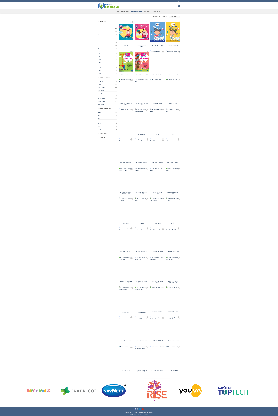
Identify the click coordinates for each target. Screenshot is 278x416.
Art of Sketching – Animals (157, 370)
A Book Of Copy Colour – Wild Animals (157, 222)
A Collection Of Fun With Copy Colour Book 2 (157, 252)
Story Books (101, 104)
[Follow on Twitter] (179, 1)
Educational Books (122, 11)
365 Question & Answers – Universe (142, 193)
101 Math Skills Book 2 (173, 103)
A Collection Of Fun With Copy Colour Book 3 (173, 252)
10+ (99, 26)
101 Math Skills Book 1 (157, 103)
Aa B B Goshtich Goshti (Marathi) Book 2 (173, 282)
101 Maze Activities (126, 133)
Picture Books (101, 101)
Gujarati (100, 115)
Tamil (99, 126)
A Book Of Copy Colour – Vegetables (126, 252)
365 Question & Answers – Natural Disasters (157, 163)
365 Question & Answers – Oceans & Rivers (126, 193)
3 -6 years (100, 53)
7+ (98, 42)
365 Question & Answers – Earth (173, 133)
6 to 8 (99, 73)
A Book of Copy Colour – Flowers (173, 222)
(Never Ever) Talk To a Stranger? (141, 45)
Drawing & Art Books (103, 93)
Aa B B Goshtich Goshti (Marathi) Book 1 (157, 282)
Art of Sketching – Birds (173, 370)
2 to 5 (99, 51)
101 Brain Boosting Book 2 (142, 74)
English (99, 112)
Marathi (100, 123)
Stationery (147, 11)
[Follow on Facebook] (176, 1)
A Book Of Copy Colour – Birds (157, 193)
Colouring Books (102, 87)
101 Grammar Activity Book (173, 74)
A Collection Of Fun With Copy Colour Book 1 (141, 252)
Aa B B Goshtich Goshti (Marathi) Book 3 (126, 311)
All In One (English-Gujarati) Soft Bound (141, 341)
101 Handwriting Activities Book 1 (126, 104)
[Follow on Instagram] (178, 1)
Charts (99, 84)
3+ (98, 31)
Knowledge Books (102, 95)
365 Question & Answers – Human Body (126, 163)
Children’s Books (136, 11)
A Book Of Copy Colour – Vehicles (141, 222)
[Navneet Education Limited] (121, 5)
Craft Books (101, 90)
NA (98, 48)
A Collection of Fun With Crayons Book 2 (141, 282)
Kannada (100, 121)
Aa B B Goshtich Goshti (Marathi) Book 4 (142, 311)
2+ (98, 28)
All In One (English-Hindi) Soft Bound (157, 341)
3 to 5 (99, 56)
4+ (98, 34)
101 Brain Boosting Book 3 (157, 74)
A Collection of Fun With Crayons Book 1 (126, 282)
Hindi (99, 118)
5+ (98, 37)
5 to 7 (99, 67)
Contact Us (173, 1)
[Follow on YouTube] (142, 409)
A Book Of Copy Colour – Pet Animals (126, 222)
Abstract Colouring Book (157, 311)
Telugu (99, 129)
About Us (167, 1)
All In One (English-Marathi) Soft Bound (173, 341)
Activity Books (101, 81)
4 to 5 (99, 62)
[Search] (179, 6)
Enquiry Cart (157, 11)
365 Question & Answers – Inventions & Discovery (142, 163)
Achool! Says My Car (173, 311)
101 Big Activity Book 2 (173, 45)
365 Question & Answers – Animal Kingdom (142, 133)
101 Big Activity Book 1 (157, 45)
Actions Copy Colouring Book (126, 341)
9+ (98, 45)
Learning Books (101, 98)
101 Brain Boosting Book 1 (126, 74)
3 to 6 (99, 59)
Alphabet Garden (126, 370)
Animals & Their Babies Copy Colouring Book (142, 371)
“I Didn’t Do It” (126, 45)
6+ (98, 39)
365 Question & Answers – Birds (157, 133)
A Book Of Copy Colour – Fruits (173, 193)
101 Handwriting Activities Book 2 (142, 104)
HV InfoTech (145, 414)
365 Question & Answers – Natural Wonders (173, 163)
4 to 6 (99, 65)
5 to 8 (99, 70)
